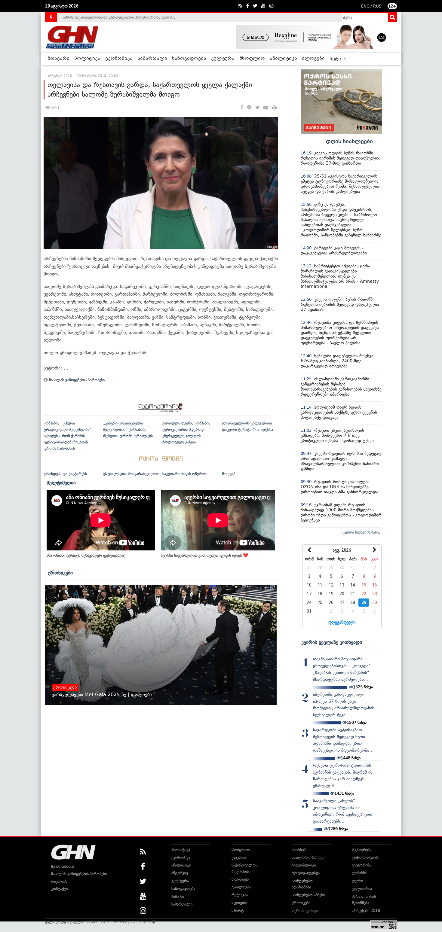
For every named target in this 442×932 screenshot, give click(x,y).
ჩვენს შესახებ (62, 866)
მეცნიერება (361, 849)
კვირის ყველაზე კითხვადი (331, 642)
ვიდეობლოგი (304, 865)
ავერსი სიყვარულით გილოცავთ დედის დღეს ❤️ (204, 555)
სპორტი (238, 910)
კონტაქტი (59, 889)
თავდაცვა (240, 879)
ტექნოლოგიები (365, 857)
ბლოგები (313, 58)
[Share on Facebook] (242, 107)
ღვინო (357, 881)
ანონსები (299, 849)
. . (65, 368)
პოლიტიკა (87, 58)
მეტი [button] (336, 59)
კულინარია (362, 888)
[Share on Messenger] (249, 107)
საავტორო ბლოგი (308, 857)
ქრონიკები (60, 573)
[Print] (274, 107)
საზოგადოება (189, 58)
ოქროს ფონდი (305, 910)
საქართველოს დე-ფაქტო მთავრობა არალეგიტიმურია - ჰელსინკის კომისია (130, 17)
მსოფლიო (252, 58)
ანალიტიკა (283, 58)
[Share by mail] (266, 107)
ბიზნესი (177, 896)
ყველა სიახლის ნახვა (361, 532)
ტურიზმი (359, 873)
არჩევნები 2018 (366, 910)
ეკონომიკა (119, 58)
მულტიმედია (61, 483)
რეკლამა (59, 881)
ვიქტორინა (361, 865)
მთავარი (58, 58)
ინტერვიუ (179, 873)
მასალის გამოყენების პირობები (76, 380)
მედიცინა (239, 902)
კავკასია (239, 857)
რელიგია (240, 895)
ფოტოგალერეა (306, 873)
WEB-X (136, 922)
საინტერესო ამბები (308, 895)
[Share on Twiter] (257, 107)
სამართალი (152, 58)
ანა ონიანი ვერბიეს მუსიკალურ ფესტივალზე (86, 555)
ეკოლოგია (241, 887)
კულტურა (223, 58)
